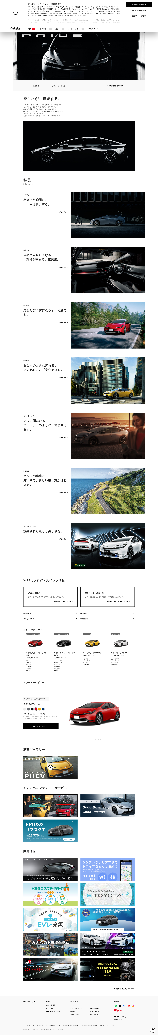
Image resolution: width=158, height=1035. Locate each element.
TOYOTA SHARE (94, 1008)
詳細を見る (63, 212)
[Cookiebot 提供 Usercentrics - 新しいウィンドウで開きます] (15, 28)
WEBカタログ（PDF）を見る (62, 601)
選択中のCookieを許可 (139, 10)
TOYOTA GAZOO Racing (53, 1011)
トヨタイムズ (49, 1008)
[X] (119, 1005)
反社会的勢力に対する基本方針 (89, 1025)
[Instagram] (133, 1005)
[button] (152, 1030)
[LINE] (115, 1005)
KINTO (92, 1005)
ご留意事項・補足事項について (123, 989)
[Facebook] (124, 1005)
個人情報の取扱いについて (53, 1025)
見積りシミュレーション (41, 726)
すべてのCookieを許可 (139, 4)
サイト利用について (38, 1025)
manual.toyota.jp (53, 7)
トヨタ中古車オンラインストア (78, 1008)
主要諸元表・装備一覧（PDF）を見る (117, 601)
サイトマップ (26, 1025)
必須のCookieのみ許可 (139, 16)
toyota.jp (42, 7)
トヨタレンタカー (74, 1014)
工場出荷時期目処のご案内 (115, 86)
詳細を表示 (91, 29)
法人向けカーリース (95, 1011)
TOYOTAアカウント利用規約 (70, 1025)
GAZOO (72, 1005)
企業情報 (102, 1025)
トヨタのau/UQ (94, 1014)
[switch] (49, 29)
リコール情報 (110, 1025)
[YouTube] (128, 1005)
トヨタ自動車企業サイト (52, 1005)
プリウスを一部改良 (59, 86)
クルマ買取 (73, 1011)
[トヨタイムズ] (118, 1010)
